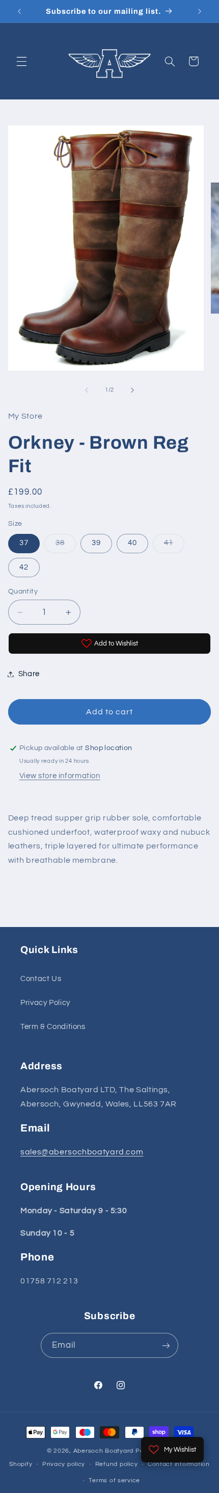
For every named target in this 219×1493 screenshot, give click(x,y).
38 (66, 545)
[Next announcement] (199, 11)
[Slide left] (86, 390)
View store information (59, 776)
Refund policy (116, 1464)
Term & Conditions (53, 1027)
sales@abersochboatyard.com (81, 1152)
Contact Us (40, 979)
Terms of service (114, 1480)
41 (174, 545)
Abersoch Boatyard (104, 1451)
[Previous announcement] (19, 11)
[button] (21, 61)
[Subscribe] (166, 1345)
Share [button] (29, 674)
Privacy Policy (45, 1003)
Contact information (179, 1464)
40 (132, 543)
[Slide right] (132, 390)
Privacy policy (63, 1464)
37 (24, 543)
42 (24, 567)
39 (96, 543)
